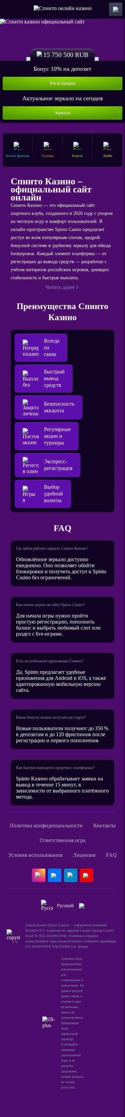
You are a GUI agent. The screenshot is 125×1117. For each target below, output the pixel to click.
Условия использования (35, 855)
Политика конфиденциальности (46, 825)
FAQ (111, 855)
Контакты (104, 825)
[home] (63, 9)
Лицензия (84, 855)
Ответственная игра (62, 840)
